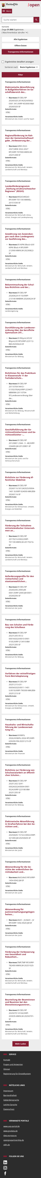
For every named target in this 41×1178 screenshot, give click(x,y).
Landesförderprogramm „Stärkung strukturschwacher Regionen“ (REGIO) (20, 189)
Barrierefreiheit (10, 1095)
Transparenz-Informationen (20, 52)
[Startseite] (10, 5)
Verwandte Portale (19, 1121)
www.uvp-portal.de (11, 1126)
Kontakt (6, 1060)
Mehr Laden (20, 1044)
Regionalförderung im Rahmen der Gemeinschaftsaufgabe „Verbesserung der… (19, 138)
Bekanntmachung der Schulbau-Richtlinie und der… (19, 286)
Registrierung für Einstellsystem (17, 1073)
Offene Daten (20, 45)
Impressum (8, 1091)
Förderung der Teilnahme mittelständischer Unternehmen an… (20, 528)
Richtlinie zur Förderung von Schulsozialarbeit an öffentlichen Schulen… (20, 772)
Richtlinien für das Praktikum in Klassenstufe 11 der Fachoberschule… (20, 375)
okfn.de (6, 1145)
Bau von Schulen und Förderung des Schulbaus (19, 626)
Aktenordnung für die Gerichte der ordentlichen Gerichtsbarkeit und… (19, 869)
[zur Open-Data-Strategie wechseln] (33, 5)
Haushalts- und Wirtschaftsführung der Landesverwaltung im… (19, 727)
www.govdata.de (10, 1131)
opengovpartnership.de (13, 1140)
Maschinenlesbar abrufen (14, 32)
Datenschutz (8, 1109)
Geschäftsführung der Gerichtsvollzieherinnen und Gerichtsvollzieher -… (20, 432)
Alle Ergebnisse (20, 39)
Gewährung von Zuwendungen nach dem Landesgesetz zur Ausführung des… (19, 236)
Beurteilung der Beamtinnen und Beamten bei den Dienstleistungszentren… (20, 1002)
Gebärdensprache (11, 1100)
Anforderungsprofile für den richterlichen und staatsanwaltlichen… (19, 579)
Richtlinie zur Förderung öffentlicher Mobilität (19, 478)
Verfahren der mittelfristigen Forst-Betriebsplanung (20, 674)
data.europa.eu (10, 1135)
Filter (20, 74)
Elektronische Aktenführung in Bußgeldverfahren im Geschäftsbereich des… (19, 90)
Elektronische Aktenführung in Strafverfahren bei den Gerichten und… (20, 824)
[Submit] (36, 19)
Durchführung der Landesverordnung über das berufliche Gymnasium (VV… (20, 330)
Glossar (6, 1069)
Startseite (5, 27)
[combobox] (17, 19)
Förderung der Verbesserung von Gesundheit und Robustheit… (19, 954)
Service (12, 1054)
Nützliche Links (17, 1085)
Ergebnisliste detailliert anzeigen (19, 61)
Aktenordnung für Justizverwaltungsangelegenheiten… (20, 912)
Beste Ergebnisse (28, 67)
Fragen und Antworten (13, 1064)
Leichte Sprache (10, 1104)
